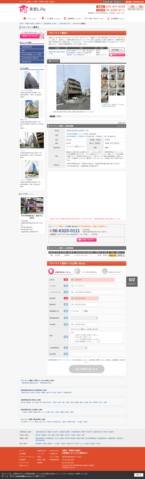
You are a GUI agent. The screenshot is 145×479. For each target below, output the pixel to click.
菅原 (40, 402)
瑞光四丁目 (36, 412)
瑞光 (72, 402)
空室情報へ (116, 50)
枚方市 (49, 392)
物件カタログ (24, 465)
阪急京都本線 (40, 438)
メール (75, 311)
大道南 (86, 402)
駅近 (39, 457)
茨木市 (54, 392)
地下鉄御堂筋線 (91, 438)
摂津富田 (39, 443)
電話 (86, 311)
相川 (90, 402)
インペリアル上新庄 (26, 90)
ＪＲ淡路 (24, 412)
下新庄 (54, 402)
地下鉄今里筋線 (71, 51)
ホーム (22, 451)
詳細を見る (112, 255)
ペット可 (41, 453)
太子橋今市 (79, 53)
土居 (74, 54)
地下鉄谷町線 (70, 53)
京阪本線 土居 (26, 62)
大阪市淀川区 (25, 392)
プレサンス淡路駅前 (26, 180)
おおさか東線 (59, 438)
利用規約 (52, 360)
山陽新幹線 (111, 438)
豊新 (44, 402)
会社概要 (23, 453)
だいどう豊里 (81, 51)
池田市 (33, 392)
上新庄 (67, 402)
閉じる (139, 475)
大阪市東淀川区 (57, 52)
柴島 (81, 402)
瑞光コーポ (23, 119)
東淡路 (77, 402)
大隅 (105, 402)
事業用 (40, 463)
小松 (33, 402)
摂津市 (59, 392)
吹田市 (38, 392)
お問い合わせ (54, 451)
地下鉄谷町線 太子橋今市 (30, 58)
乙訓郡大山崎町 (64, 432)
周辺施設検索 (54, 459)
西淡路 (28, 402)
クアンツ (23, 151)
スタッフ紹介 (54, 457)
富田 (76, 443)
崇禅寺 (62, 412)
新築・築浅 (41, 459)
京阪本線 (69, 54)
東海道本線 (49, 438)
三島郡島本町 (67, 392)
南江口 (49, 402)
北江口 (100, 402)
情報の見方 (121, 123)
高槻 (44, 443)
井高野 (95, 402)
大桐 (63, 402)
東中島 (23, 402)
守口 (44, 422)
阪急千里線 (80, 438)
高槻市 (43, 392)
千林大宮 (50, 422)
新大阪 (92, 443)
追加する (121, 255)
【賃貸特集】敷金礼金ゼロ (30, 383)
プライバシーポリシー (65, 360)
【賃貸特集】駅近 (45, 383)
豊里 (63, 52)
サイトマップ (24, 463)
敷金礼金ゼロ (42, 451)
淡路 (59, 402)
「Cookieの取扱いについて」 (23, 476)
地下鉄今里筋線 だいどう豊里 (31, 54)
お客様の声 (54, 453)
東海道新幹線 (102, 438)
